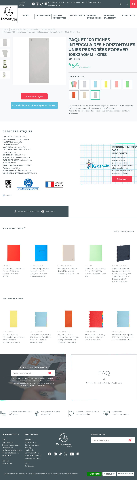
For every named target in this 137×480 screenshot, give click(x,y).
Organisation (43, 15)
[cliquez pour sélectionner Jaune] (106, 84)
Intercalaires (34, 29)
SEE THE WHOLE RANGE (123, 231)
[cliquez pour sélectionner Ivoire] (84, 95)
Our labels (29, 450)
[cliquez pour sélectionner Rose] (116, 84)
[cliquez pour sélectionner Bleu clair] (95, 84)
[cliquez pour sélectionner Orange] (74, 95)
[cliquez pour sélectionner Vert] (127, 84)
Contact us (29, 466)
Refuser (110, 474)
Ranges (5, 461)
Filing (26, 15)
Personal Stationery (110, 16)
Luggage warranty (32, 458)
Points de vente (93, 3)
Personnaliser (125, 473)
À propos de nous (57, 3)
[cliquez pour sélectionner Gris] (95, 95)
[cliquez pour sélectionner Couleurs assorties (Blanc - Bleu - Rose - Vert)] (74, 84)
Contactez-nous (56, 5)
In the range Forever (14, 228)
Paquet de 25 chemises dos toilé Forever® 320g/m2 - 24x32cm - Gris (68, 271)
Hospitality (128, 15)
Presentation (77, 15)
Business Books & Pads (94, 16)
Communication (32, 453)
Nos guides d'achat (33, 455)
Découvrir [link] (122, 179)
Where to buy (31, 442)
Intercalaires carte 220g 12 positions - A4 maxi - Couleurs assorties (95, 337)
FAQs (27, 463)
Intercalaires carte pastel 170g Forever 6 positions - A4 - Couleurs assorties (123, 337)
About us (28, 440)
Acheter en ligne (34, 96)
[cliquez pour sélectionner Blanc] (84, 84)
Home (5, 29)
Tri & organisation (18, 29)
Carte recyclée (48, 29)
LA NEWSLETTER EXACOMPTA (33, 367)
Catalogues (7, 463)
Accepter (95, 474)
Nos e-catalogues (75, 3)
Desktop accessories (59, 16)
